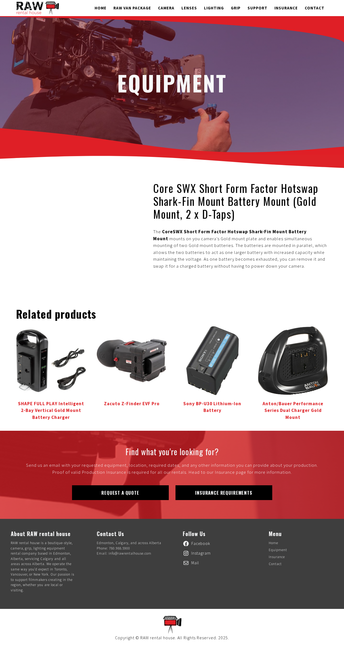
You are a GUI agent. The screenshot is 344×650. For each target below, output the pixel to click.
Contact (314, 7)
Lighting (214, 7)
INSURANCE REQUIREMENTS (223, 492)
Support (257, 7)
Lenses (189, 7)
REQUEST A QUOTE (120, 492)
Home (100, 7)
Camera (166, 7)
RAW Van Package (132, 7)
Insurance (286, 7)
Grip (236, 7)
